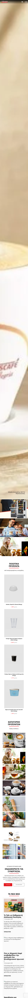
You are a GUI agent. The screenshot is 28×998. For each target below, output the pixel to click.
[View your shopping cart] (22, 2)
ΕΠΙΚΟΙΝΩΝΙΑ (8, 884)
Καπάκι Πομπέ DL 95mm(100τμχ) (14, 604)
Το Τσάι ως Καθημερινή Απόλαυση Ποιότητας (13, 916)
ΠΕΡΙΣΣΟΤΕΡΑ (7, 931)
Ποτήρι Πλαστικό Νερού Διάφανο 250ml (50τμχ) (14, 639)
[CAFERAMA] (4, 2)
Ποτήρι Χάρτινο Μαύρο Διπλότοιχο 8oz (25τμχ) (14, 674)
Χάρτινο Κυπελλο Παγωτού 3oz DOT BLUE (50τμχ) (14, 710)
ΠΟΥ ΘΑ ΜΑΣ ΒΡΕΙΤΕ (19, 884)
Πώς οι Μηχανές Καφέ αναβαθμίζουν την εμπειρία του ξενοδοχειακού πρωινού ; (14, 957)
